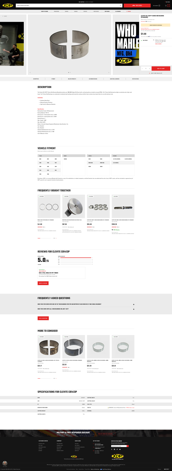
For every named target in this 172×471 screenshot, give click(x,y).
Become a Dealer (60, 450)
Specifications (135, 78)
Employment (59, 447)
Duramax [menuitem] (76, 11)
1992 (48, 170)
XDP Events (77, 445)
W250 (90, 166)
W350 (101, 166)
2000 (56, 159)
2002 (40, 159)
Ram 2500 (91, 162)
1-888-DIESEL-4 (98, 448)
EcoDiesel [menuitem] (85, 11)
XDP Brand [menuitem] (107, 11)
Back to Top (166, 469)
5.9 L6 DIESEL (116, 162)
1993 (40, 170)
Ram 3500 (102, 162)
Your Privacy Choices (106, 469)
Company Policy (60, 445)
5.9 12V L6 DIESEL (116, 159)
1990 (40, 174)
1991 (56, 170)
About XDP (59, 448)
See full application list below (148, 30)
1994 (56, 166)
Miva (77, 469)
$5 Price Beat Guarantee (79, 447)
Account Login (41, 443)
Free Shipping (81, 1)
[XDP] (7, 5)
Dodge (65, 159)
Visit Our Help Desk (99, 444)
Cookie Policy (81, 469)
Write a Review (43, 283)
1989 (48, 174)
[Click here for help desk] (5, 464)
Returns (40, 450)
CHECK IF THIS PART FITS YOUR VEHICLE (156, 25)
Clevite (5, 16)
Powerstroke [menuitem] (56, 11)
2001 (48, 159)
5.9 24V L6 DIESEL (128, 159)
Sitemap (159, 469)
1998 (48, 162)
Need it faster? (158, 43)
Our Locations (59, 443)
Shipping (40, 448)
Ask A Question (43, 318)
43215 (161, 42)
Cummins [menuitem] (66, 11)
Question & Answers (114, 78)
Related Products (72, 78)
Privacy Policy (87, 469)
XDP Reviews (77, 448)
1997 (56, 162)
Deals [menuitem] (129, 11)
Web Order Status (42, 447)
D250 (90, 159)
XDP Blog (76, 443)
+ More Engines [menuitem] (96, 11)
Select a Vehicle (139, 5)
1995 (48, 166)
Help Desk (168, 1)
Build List (77, 450)
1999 (40, 162)
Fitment (53, 78)
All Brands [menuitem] (118, 11)
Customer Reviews (93, 78)
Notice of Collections (95, 469)
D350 (101, 159)
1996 (40, 166)
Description (36, 78)
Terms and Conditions (71, 469)
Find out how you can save (105, 433)
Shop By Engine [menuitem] (44, 11)
